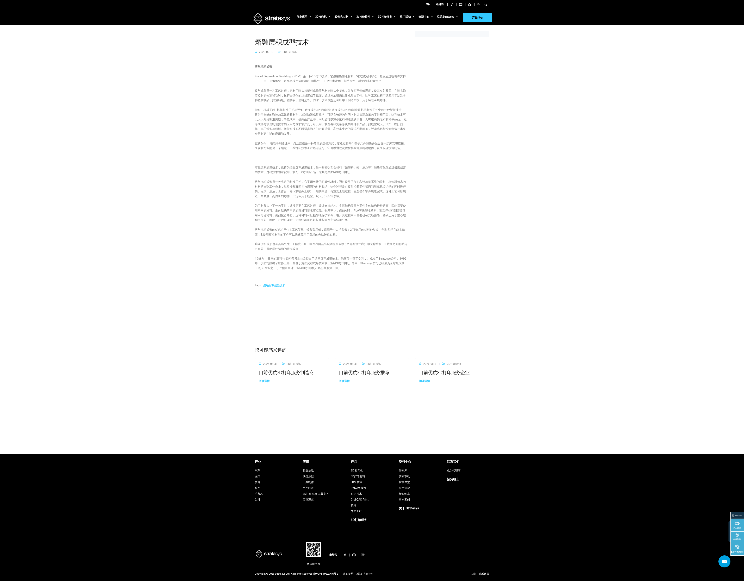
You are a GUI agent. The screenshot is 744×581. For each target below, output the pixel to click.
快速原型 (308, 476)
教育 (257, 482)
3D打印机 (321, 16)
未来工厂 (356, 511)
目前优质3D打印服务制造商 (286, 372)
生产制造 (308, 487)
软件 (353, 505)
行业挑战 (308, 470)
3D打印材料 (341, 16)
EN (478, 4)
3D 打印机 (357, 470)
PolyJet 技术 (358, 487)
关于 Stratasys (409, 508)
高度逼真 (308, 499)
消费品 (259, 493)
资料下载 (404, 476)
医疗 (257, 476)
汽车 (257, 470)
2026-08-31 (270, 363)
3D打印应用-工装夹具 (316, 493)
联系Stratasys (445, 16)
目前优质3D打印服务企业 (444, 372)
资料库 (403, 470)
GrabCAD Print (360, 499)
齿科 (257, 499)
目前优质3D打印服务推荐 (364, 372)
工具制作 (308, 482)
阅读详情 (264, 380)
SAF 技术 (356, 493)
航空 (257, 487)
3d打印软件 (363, 16)
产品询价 (477, 17)
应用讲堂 (404, 487)
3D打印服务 (385, 16)
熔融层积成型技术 (274, 285)
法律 (473, 573)
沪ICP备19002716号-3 (326, 573)
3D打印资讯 (290, 52)
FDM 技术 (356, 482)
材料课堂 (404, 482)
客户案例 (404, 499)
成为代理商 (454, 470)
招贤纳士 (453, 479)
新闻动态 (404, 493)
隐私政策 (484, 573)
